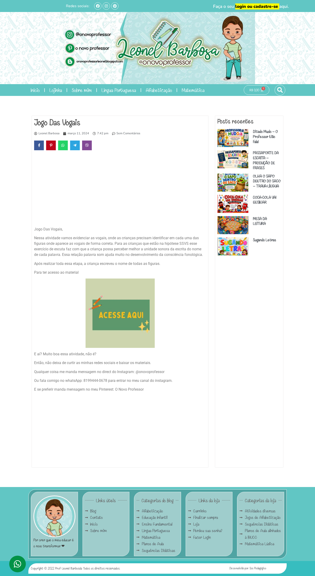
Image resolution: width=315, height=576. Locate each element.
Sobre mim (82, 90)
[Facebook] (97, 6)
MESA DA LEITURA (260, 221)
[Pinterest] (115, 6)
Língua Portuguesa (118, 90)
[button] (280, 90)
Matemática (193, 90)
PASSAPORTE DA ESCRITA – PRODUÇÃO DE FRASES (266, 160)
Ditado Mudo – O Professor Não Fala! (265, 136)
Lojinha (55, 90)
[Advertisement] (120, 189)
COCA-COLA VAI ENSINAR (264, 200)
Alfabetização (159, 90)
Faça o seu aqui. (251, 6)
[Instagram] (106, 6)
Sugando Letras (264, 239)
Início (35, 90)
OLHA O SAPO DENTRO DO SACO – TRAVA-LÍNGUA (267, 181)
